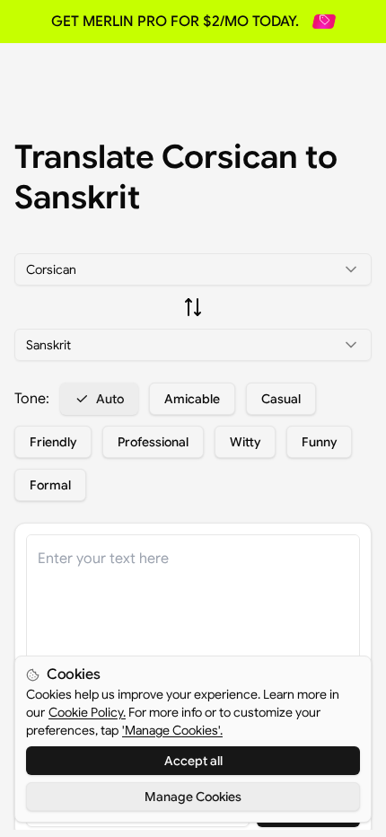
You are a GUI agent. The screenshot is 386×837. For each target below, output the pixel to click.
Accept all (193, 761)
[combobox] (193, 269)
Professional (153, 442)
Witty (245, 442)
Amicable (192, 399)
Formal (50, 485)
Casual (281, 399)
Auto (110, 399)
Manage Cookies (193, 797)
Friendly (53, 442)
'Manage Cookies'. (172, 730)
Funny (319, 442)
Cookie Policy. (87, 712)
